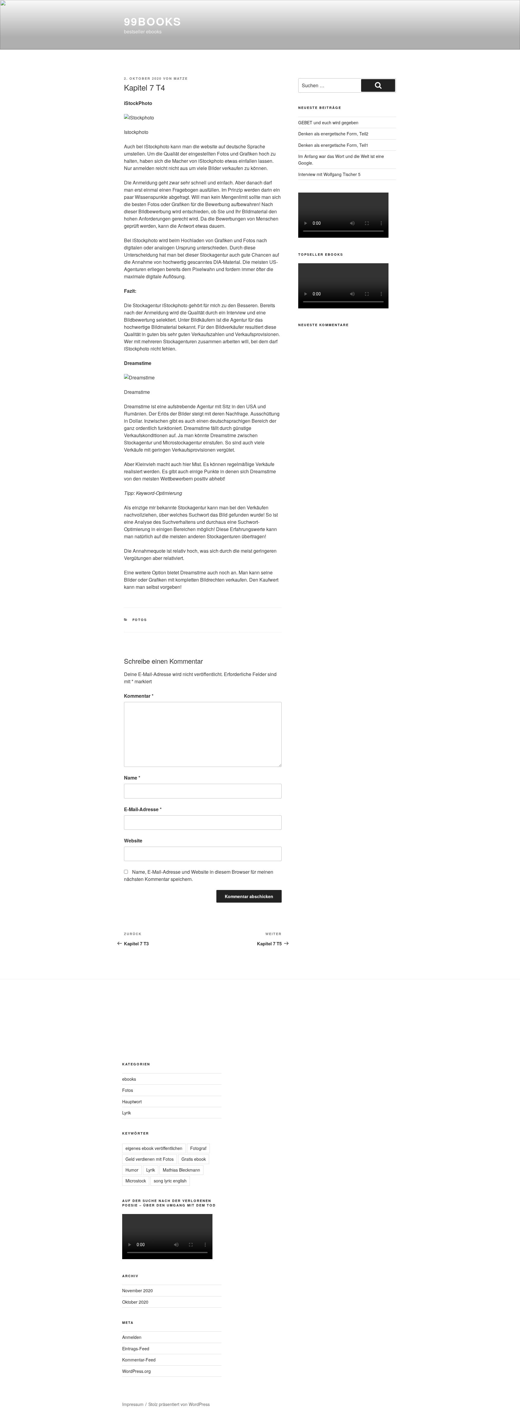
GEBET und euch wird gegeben (328, 122)
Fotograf (198, 1148)
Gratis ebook (193, 1159)
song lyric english (170, 1181)
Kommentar (138, 695)
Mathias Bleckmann (181, 1170)
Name (132, 777)
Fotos (139, 619)
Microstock (135, 1181)
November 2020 (137, 1290)
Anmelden (131, 1337)
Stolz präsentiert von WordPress (179, 1404)
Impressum (133, 1404)
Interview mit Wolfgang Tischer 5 (329, 174)
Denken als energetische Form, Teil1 (333, 145)
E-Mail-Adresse (143, 809)
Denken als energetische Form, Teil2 (333, 134)
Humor (131, 1170)
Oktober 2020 (135, 1302)
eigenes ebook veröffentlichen (153, 1148)
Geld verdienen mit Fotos (149, 1159)
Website (133, 840)
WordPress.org (136, 1371)
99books (152, 21)
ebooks (129, 1079)
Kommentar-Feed (139, 1360)
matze (181, 78)
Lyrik (126, 1113)
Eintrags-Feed (135, 1348)
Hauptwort (132, 1101)
